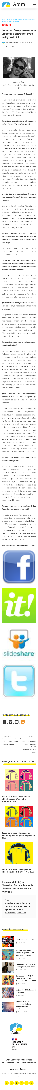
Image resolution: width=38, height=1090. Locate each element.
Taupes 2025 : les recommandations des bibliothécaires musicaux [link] (25, 1005)
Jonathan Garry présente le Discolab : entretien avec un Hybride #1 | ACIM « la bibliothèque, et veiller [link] (18, 908)
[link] (14, 4)
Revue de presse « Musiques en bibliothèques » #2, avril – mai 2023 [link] (18, 870)
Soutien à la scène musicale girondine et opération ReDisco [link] (25, 952)
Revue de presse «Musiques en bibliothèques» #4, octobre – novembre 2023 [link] (16, 799)
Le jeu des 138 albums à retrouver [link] (26, 991)
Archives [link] (6, 25)
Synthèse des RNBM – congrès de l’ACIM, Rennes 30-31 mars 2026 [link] (26, 978)
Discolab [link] (12, 545)
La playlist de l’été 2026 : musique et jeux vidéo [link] (26, 965)
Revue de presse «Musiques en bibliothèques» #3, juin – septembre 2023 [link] (18, 835)
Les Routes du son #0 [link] (25, 940)
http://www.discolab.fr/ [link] (21, 100)
